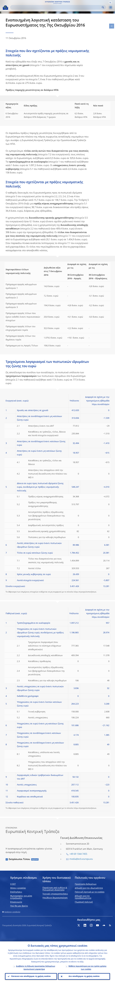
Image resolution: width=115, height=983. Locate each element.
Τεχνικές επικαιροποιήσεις (55, 894)
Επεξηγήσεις (16, 892)
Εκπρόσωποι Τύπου (19, 859)
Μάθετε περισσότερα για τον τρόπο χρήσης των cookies (87, 967)
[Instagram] (91, 925)
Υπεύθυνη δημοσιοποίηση (54, 898)
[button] (110, 2)
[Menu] (110, 7)
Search (103, 7)
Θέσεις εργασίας (18, 888)
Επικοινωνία (16, 902)
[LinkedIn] (85, 925)
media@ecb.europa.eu (81, 859)
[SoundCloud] (103, 925)
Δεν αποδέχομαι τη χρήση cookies (84, 976)
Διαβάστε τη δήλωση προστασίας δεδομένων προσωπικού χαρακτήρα (35, 967)
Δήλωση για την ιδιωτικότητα (89, 888)
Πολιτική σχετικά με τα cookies (89, 892)
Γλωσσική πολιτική (84, 902)
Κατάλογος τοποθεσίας (12, 912)
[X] (78, 925)
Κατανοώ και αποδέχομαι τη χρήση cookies (31, 976)
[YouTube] (97, 925)
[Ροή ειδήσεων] (110, 925)
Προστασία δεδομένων (85, 884)
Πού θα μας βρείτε (19, 906)
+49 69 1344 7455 (78, 854)
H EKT (13, 884)
